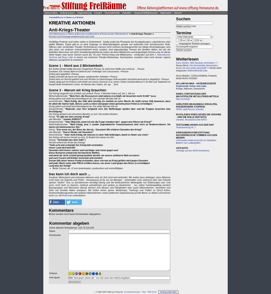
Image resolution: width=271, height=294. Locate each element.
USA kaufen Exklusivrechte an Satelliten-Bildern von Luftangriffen (196, 141)
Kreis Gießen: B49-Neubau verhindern (195, 63)
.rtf (94, 54)
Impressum (135, 292)
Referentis (67, 195)
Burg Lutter (67, 57)
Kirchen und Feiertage (60, 36)
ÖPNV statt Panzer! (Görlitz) (190, 109)
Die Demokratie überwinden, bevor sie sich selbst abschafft (197, 66)
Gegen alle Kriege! (75, 17)
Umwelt (98, 13)
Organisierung (84, 13)
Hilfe (194, 26)
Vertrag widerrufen (168, 292)
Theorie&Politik (112, 13)
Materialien (166, 13)
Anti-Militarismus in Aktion (61, 34)
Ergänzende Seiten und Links (191, 86)
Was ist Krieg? (183, 99)
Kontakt (127, 292)
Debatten (126, 13)
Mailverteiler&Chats (197, 70)
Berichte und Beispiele (88, 34)
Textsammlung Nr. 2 (186, 127)
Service (178, 13)
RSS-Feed (151, 292)
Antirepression (67, 13)
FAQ (144, 292)
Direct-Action (51, 13)
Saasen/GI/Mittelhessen (146, 13)
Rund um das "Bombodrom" (115, 34)
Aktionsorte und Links (83, 36)
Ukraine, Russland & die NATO (191, 119)
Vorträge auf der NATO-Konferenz (193, 150)
